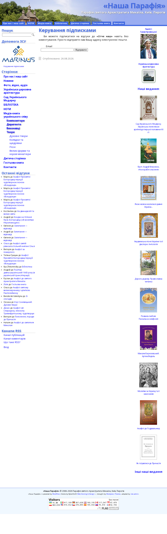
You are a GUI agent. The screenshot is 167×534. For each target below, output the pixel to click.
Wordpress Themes (113, 494)
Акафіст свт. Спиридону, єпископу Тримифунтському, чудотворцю (19, 311)
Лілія (6, 284)
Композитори (15, 120)
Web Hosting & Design (86, 494)
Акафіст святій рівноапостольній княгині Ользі (19, 245)
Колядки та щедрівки (16, 141)
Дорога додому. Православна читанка (148, 280)
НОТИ (31, 23)
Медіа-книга (44, 23)
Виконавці (13, 128)
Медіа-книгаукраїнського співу (16, 115)
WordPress (56, 494)
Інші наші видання (148, 472)
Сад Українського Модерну (15, 98)
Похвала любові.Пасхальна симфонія (148, 317)
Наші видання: (148, 89)
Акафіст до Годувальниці (148, 428)
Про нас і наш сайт (13, 23)
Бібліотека (61, 23)
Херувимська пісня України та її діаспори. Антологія (148, 243)
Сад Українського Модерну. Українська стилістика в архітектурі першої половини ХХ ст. (148, 128)
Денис (7, 308)
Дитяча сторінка (80, 23)
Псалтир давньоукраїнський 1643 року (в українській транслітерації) (19, 272)
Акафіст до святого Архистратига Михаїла (18, 280)
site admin (134, 494)
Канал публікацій (14, 335)
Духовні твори (18, 136)
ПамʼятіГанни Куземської (148, 30)
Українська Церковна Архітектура (148, 65)
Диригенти (14, 124)
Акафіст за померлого (14, 250)
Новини (8, 80)
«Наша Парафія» (134, 5)
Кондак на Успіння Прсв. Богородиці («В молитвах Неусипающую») (19, 220)
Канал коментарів (14, 338)
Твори (11, 132)
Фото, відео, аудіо (16, 85)
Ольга (6, 243)
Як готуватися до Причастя (148, 463)
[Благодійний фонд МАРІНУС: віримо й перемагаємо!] (18, 54)
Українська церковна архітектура (17, 91)
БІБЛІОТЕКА (11, 104)
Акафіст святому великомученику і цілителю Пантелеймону (17, 290)
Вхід (6, 347)
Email (49, 46)
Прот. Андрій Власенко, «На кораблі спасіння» (148, 168)
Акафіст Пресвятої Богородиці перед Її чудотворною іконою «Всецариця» (17, 181)
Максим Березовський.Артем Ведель (148, 355)
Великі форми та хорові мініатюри (20, 152)
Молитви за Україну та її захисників (148, 392)
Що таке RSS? (12, 342)
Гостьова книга (101, 23)
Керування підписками (14, 66)
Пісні (12, 147)
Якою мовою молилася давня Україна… (148, 205)
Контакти (119, 23)
